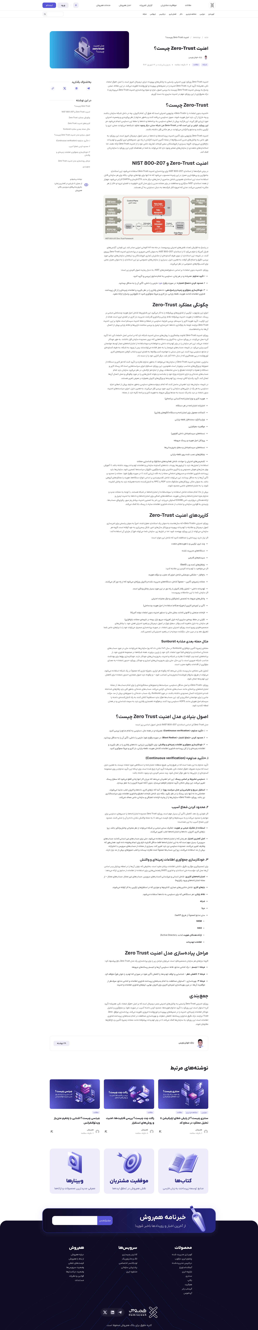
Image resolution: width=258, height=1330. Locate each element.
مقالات (188, 5)
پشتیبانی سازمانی (129, 1267)
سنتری (189, 1275)
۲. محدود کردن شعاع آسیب (79, 146)
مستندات (79, 1280)
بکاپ (190, 1280)
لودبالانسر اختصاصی (128, 1262)
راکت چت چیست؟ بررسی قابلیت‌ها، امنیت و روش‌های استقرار (130, 1120)
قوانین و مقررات (76, 1275)
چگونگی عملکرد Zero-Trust (79, 117)
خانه (206, 37)
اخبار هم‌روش (125, 5)
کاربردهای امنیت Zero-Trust (79, 123)
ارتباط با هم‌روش (76, 1258)
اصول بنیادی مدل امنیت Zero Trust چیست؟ (72, 135)
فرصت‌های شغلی (76, 1262)
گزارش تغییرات (145, 5)
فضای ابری (172, 14)
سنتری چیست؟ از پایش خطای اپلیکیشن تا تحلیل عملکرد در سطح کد (184, 1120)
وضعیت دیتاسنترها (75, 1271)
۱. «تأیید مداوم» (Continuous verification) (73, 140)
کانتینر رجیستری (129, 1254)
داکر (181, 14)
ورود (63, 5)
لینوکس (153, 14)
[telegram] (120, 1312)
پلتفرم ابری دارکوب (183, 1258)
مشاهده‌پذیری (191, 14)
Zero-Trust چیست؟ (82, 106)
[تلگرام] (88, 88)
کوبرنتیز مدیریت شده (182, 1254)
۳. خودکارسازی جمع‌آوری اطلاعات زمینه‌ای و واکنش (73, 153)
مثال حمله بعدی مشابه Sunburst (76, 129)
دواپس (202, 14)
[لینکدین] (76, 88)
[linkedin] (112, 1312)
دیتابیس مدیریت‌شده (182, 1262)
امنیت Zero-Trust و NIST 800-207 (76, 112)
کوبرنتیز (211, 14)
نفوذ (160, 283)
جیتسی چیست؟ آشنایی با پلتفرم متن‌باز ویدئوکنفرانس (77, 1120)
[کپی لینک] (52, 88)
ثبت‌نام (49, 5)
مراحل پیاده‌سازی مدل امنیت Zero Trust (74, 161)
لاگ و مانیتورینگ (129, 1258)
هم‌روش (198, 1130)
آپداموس (188, 1293)
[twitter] (105, 1312)
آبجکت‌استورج (185, 1267)
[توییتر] (64, 88)
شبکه (145, 14)
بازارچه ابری (187, 1271)
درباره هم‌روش (77, 1254)
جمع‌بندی (86, 166)
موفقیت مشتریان (169, 5)
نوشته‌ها (196, 37)
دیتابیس (162, 14)
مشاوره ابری (131, 1271)
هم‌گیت (188, 1284)
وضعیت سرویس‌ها (75, 1267)
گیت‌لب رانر (187, 1288)
